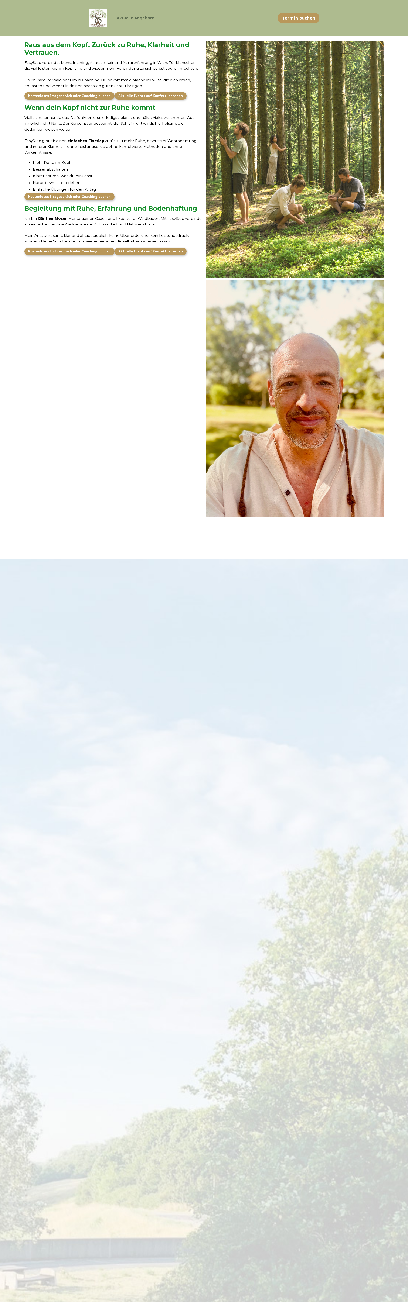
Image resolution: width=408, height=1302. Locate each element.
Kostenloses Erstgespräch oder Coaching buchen (69, 95)
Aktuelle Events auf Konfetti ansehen (150, 95)
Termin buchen (298, 18)
